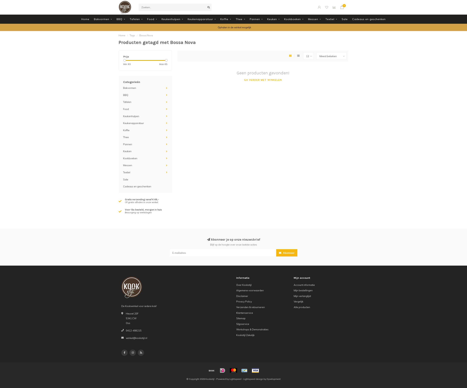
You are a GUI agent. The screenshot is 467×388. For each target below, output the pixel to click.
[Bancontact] (244, 370)
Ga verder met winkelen (263, 79)
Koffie (224, 19)
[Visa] (255, 370)
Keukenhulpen (171, 19)
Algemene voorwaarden (250, 290)
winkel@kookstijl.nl (136, 338)
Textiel (329, 19)
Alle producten (302, 307)
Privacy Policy (244, 301)
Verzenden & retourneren (250, 307)
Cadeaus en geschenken (369, 19)
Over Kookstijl (244, 284)
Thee (239, 19)
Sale (345, 19)
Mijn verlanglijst (302, 296)
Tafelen (135, 19)
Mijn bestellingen (303, 290)
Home (85, 19)
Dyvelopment (274, 379)
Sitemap (241, 318)
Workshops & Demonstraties (252, 329)
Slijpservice (242, 324)
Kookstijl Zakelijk (245, 335)
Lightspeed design (253, 379)
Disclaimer (242, 296)
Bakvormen (101, 19)
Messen (313, 19)
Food (150, 19)
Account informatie (304, 284)
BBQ (119, 19)
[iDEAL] (222, 370)
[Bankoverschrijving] (211, 370)
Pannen (255, 19)
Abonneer (288, 252)
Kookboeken (292, 19)
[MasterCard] (233, 370)
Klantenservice (244, 312)
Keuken (272, 19)
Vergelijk (298, 301)
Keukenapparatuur (200, 19)
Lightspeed (235, 379)
